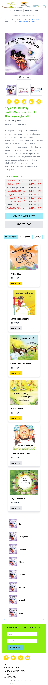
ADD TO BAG (24, 224)
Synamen (15, 684)
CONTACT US (10, 676)
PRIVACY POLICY (11, 667)
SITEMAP (8, 673)
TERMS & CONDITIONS (15, 670)
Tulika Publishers (22, 681)
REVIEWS (38, 237)
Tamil (11, 19)
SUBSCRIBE (15, 647)
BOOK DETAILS (25, 237)
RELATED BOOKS (11, 237)
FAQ (6, 664)
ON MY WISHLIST (24, 216)
